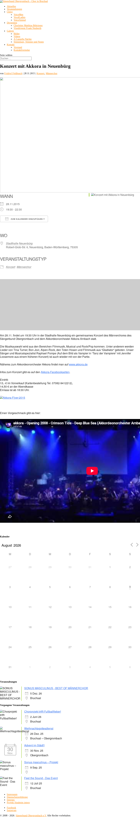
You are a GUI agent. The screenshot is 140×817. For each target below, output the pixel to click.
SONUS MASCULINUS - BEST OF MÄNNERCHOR (56, 688)
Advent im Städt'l (34, 745)
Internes (11, 800)
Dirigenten (12, 22)
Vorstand (18, 47)
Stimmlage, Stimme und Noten (29, 42)
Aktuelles (11, 6)
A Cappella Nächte (23, 39)
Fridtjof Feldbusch (13, 73)
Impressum (12, 794)
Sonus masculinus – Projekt (41, 762)
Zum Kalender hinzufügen (26, 219)
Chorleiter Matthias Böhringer (28, 25)
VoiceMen (18, 14)
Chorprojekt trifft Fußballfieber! (42, 711)
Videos (17, 36)
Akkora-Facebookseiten (55, 372)
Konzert (40, 73)
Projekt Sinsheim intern (18, 802)
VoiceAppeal (20, 20)
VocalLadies (19, 17)
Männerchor (51, 73)
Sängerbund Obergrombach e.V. (31, 815)
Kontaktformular (22, 50)
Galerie (10, 31)
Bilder (17, 33)
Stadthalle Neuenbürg (19, 243)
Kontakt (11, 44)
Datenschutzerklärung (17, 797)
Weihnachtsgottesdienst (38, 728)
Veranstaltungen (14, 9)
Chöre (10, 12)
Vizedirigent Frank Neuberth (27, 28)
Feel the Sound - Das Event (41, 778)
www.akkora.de (78, 364)
